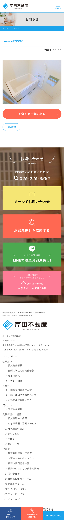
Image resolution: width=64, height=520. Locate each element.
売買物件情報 (15, 409)
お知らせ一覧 (12, 444)
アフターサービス (14, 494)
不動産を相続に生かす (20, 390)
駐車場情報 (14, 375)
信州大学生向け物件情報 (21, 370)
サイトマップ (12, 499)
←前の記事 (11, 127)
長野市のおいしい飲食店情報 (23, 468)
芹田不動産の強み (14, 428)
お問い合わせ (12, 473)
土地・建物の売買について (22, 395)
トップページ (12, 356)
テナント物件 (15, 381)
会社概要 (10, 439)
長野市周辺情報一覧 (19, 463)
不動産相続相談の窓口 (20, 400)
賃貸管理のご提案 (17, 418)
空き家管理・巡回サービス (22, 423)
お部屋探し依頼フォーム (18, 479)
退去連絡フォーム (14, 484)
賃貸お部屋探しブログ (20, 453)
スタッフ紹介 (12, 433)
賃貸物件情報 (15, 365)
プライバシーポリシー (17, 489)
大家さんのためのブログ (21, 458)
